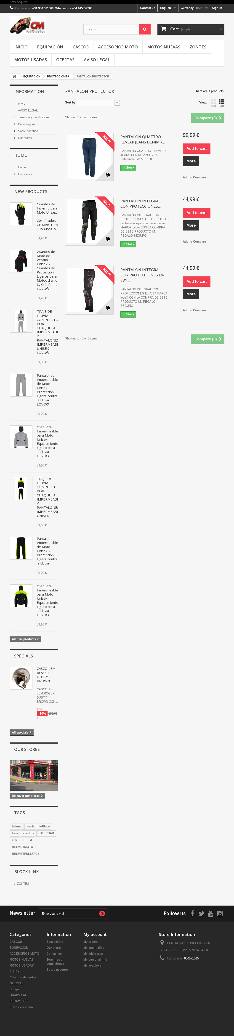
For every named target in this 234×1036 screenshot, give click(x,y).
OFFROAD (47, 833)
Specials (23, 656)
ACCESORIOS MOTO (118, 47)
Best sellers (55, 941)
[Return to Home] (14, 76)
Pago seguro (26, 124)
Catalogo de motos (23, 977)
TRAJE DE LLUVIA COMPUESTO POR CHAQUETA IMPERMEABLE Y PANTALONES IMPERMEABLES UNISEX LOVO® (50, 332)
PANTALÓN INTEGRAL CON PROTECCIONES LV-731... (142, 275)
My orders (90, 941)
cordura (28, 833)
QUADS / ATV (19, 995)
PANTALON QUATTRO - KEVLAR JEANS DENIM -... (142, 139)
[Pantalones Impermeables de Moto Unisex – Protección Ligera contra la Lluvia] (21, 548)
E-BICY (15, 971)
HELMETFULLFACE (26, 854)
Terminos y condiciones (33, 117)
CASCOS (81, 47)
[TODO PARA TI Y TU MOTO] (43, 25)
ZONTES (198, 47)
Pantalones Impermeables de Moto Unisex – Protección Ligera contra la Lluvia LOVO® (48, 389)
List (222, 105)
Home (20, 155)
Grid (213, 105)
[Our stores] (34, 775)
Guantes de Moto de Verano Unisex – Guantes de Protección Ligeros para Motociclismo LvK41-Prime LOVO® (47, 270)
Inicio (21, 47)
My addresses (93, 953)
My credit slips (93, 947)
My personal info (95, 959)
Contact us (147, 8)
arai (14, 840)
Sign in (217, 8)
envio (21, 103)
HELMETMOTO (22, 847)
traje (15, 833)
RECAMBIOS (19, 1001)
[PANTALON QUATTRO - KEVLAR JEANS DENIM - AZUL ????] (89, 157)
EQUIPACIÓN (50, 47)
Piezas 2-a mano (21, 1007)
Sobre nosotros (27, 131)
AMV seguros (19, 2)
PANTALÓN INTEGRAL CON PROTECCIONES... (140, 203)
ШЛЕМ (27, 840)
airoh (30, 826)
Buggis (15, 989)
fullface (44, 826)
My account (95, 934)
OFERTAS (65, 59)
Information (29, 91)
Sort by (70, 102)
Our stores (24, 138)
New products (30, 191)
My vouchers (92, 965)
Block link (26, 871)
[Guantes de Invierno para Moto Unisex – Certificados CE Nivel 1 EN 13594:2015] (21, 213)
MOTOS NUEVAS (163, 47)
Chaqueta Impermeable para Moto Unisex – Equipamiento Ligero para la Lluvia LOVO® (47, 441)
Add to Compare (194, 177)
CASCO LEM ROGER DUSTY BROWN (46, 674)
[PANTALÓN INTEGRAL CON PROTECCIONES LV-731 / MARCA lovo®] (89, 290)
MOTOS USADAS (30, 59)
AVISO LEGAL (97, 59)
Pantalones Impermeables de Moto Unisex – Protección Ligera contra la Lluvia (48, 550)
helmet (16, 826)
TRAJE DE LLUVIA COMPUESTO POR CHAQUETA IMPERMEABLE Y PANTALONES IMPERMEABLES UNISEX (50, 497)
